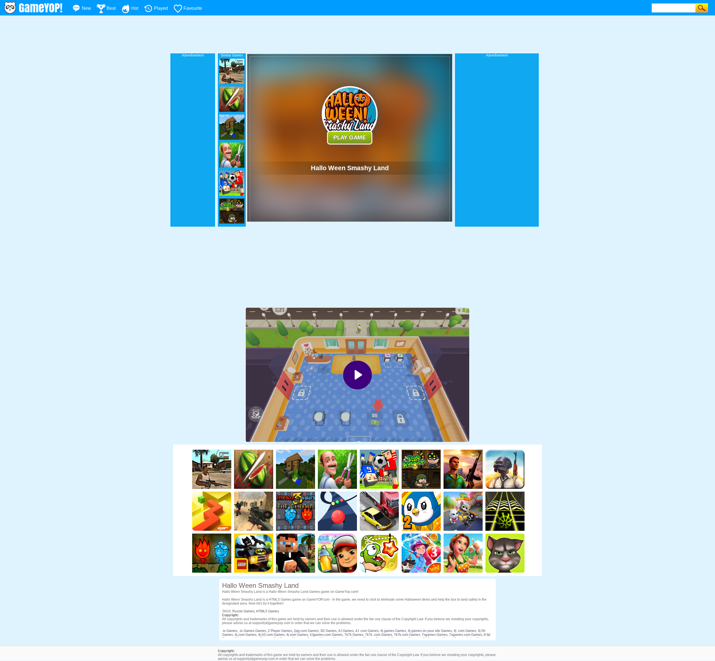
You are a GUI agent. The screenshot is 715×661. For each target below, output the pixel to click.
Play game (349, 137)
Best (111, 8)
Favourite (192, 8)
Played (161, 8)
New (86, 8)
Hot (134, 8)
